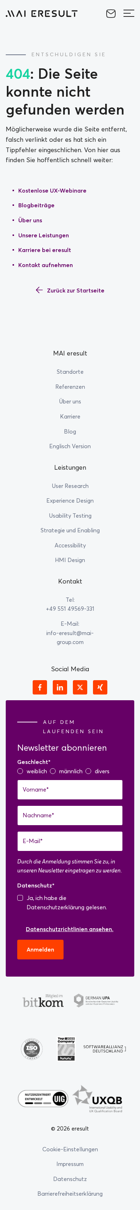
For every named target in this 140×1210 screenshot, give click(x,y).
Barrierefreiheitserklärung (70, 1193)
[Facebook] (40, 687)
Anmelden (40, 949)
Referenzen (70, 386)
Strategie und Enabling (70, 530)
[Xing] (100, 687)
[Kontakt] (111, 14)
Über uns (30, 220)
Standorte (70, 371)
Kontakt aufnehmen (45, 264)
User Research (70, 485)
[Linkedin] (60, 687)
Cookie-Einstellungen (70, 1149)
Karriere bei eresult (44, 249)
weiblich (37, 771)
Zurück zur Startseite (75, 290)
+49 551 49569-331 (70, 608)
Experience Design (70, 500)
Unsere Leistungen (43, 235)
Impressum (70, 1163)
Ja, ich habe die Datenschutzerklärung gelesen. (67, 902)
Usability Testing (70, 515)
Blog (70, 431)
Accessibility (70, 545)
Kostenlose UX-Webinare (52, 190)
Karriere (70, 416)
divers (102, 771)
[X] (80, 687)
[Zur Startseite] (42, 13)
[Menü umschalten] (129, 13)
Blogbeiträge (36, 205)
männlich (71, 771)
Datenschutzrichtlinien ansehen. (69, 929)
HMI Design (70, 559)
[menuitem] (70, 446)
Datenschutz (70, 1178)
